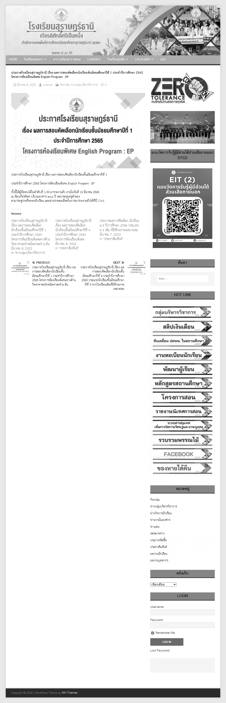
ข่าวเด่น (154, 527)
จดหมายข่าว (157, 533)
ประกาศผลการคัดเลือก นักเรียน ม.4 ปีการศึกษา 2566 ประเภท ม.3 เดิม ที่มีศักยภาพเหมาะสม (119, 225)
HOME (13, 59)
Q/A (163, 59)
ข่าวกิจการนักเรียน (161, 513)
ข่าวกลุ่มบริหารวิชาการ (84, 85)
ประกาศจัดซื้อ (158, 540)
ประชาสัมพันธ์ (158, 547)
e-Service (94, 59)
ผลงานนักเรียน (158, 554)
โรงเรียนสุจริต (115, 59)
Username (157, 607)
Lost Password (160, 650)
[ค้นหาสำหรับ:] (183, 278)
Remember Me (165, 633)
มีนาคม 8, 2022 (26, 85)
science (48, 85)
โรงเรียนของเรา (33, 59)
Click (101, 201)
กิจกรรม (65, 85)
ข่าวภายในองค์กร (160, 520)
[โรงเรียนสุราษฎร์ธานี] (113, 53)
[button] (157, 127)
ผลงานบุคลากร (159, 560)
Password (156, 620)
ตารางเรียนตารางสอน (67, 59)
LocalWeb (142, 59)
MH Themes (70, 693)
